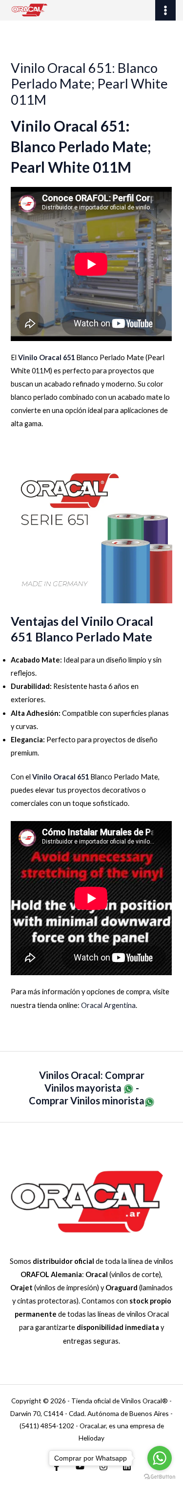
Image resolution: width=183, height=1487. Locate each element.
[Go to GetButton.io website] (159, 1477)
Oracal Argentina (108, 1005)
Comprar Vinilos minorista (86, 1100)
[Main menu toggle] (165, 10)
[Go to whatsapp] (159, 1458)
